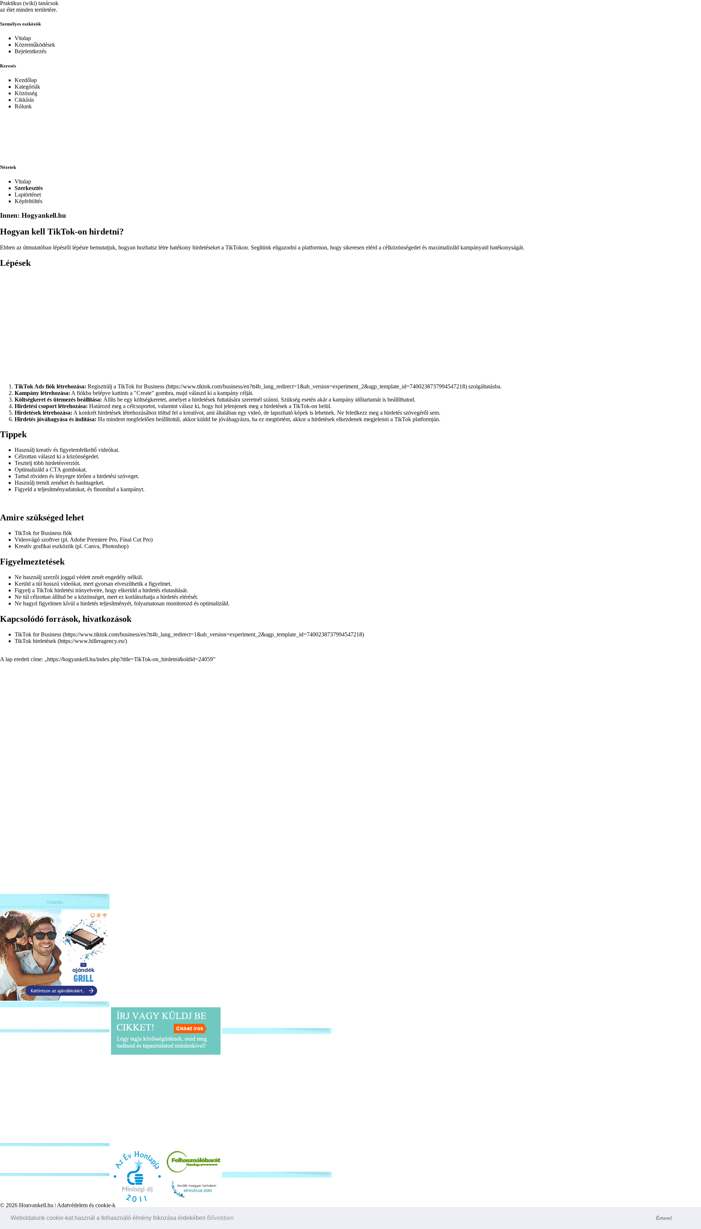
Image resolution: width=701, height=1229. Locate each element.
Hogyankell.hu (36, 1205)
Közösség (26, 93)
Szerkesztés (29, 188)
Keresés (8, 66)
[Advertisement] (177, 132)
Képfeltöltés (28, 201)
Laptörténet (28, 194)
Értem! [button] (664, 1218)
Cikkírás (24, 100)
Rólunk (23, 106)
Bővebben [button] (220, 1218)
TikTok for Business (141, 386)
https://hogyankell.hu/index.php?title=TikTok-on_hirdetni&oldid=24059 (130, 659)
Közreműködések (35, 45)
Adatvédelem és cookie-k (86, 1205)
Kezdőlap (26, 80)
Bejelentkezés (30, 51)
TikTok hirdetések (35, 641)
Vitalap (23, 38)
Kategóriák (27, 87)
